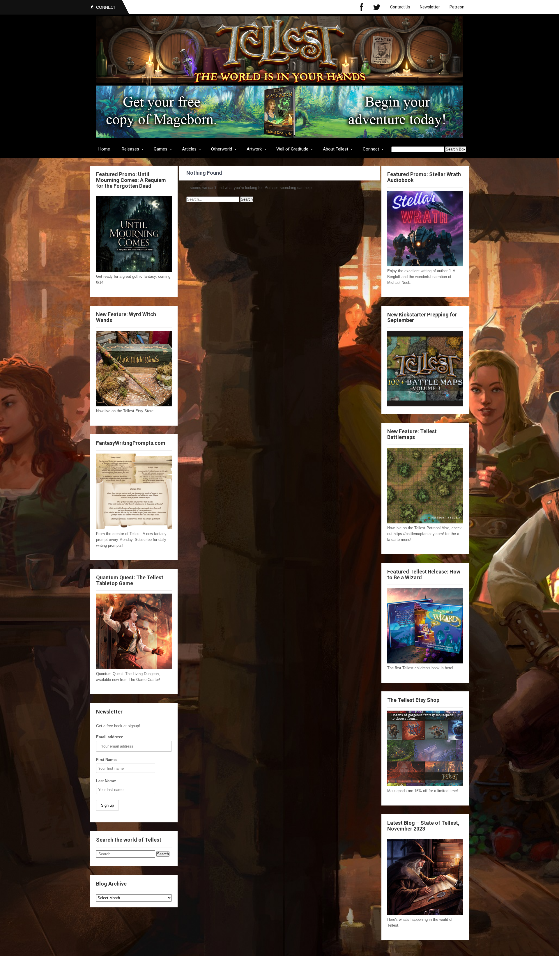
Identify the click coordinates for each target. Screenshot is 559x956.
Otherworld (221, 149)
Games (160, 149)
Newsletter (430, 7)
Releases (130, 149)
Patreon (457, 7)
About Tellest (335, 149)
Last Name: (106, 781)
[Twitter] (377, 7)
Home (104, 149)
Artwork (254, 149)
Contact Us (400, 7)
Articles (189, 149)
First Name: (106, 759)
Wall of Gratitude (292, 149)
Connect (371, 149)
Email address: (109, 737)
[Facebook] (361, 7)
